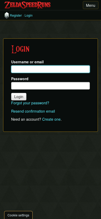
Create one (51, 119)
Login (29, 15)
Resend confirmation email (33, 111)
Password (19, 78)
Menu (90, 5)
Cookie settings (18, 215)
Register (16, 15)
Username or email (27, 61)
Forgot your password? (30, 102)
